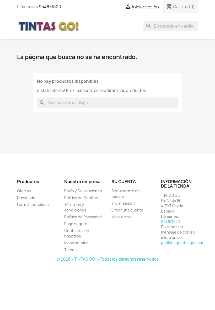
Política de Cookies (81, 197)
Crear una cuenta (127, 210)
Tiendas (71, 249)
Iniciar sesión (123, 203)
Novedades (27, 197)
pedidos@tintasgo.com (182, 242)
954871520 (50, 6)
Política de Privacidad (83, 216)
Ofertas (24, 190)
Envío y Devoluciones (83, 190)
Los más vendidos (33, 204)
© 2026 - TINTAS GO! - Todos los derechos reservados (108, 259)
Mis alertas (121, 216)
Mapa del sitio (76, 242)
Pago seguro (75, 223)
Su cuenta (123, 181)
